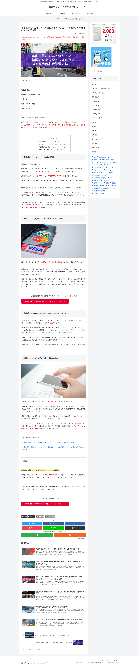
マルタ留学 (97, 114)
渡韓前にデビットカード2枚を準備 (50, 141)
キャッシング (96, 147)
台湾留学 (96, 105)
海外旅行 (94, 126)
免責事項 (103, 660)
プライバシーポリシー (112, 660)
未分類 (94, 151)
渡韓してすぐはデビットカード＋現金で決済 (53, 144)
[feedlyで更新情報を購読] (37, 535)
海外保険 (94, 143)
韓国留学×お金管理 (50, 516)
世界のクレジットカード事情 (101, 88)
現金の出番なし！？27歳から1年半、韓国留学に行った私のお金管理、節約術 (49, 442)
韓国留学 (25, 516)
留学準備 (94, 84)
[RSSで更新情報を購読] (70, 535)
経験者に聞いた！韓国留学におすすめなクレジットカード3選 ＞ (45, 301)
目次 (51, 138)
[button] (75, 528)
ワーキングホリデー (98, 139)
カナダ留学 (97, 109)
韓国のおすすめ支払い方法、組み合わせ (52, 149)
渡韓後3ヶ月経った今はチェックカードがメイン (54, 147)
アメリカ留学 (97, 118)
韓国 (38, 516)
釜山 (43, 516)
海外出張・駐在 (97, 130)
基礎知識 (94, 122)
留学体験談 (32, 516)
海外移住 (94, 135)
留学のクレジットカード (100, 93)
